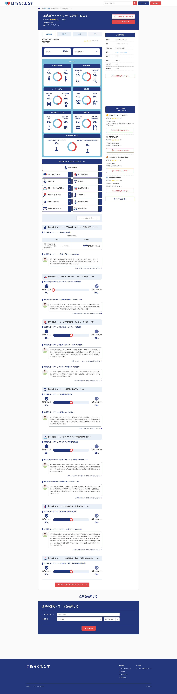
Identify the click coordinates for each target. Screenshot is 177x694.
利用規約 (123, 671)
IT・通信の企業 (46, 8)
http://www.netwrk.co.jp (121, 52)
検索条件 (45, 619)
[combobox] (118, 3)
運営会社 (28, 686)
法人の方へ (123, 677)
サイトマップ (124, 674)
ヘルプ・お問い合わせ (143, 668)
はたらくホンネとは (126, 668)
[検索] (135, 3)
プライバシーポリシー (38, 686)
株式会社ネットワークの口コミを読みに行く (71, 584)
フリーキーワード (48, 614)
